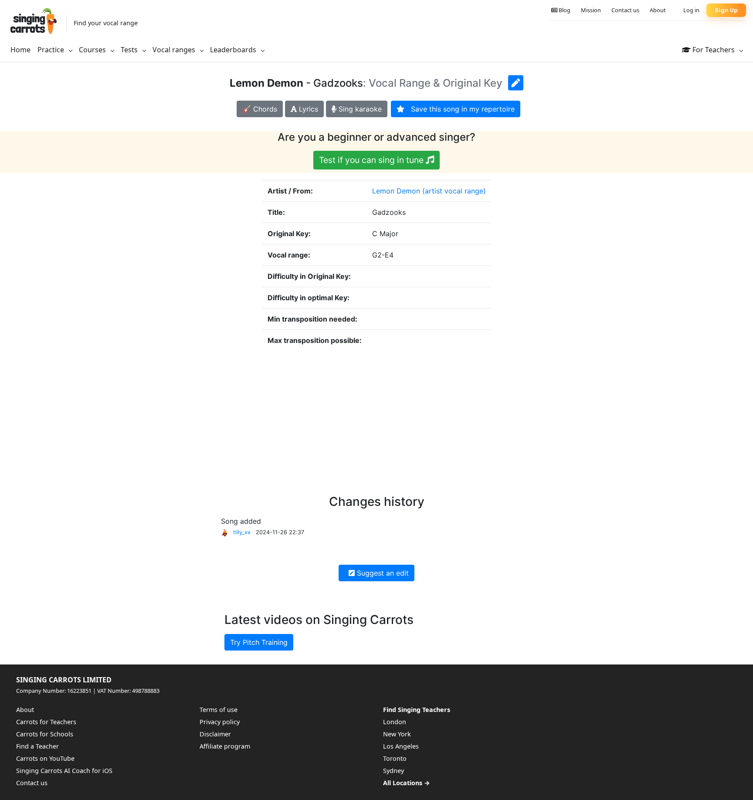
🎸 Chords (259, 109)
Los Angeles (401, 746)
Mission (591, 10)
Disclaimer (215, 734)
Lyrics (307, 109)
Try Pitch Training (259, 642)
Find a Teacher (37, 746)
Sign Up (726, 10)
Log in (691, 10)
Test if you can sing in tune (372, 160)
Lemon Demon (396, 190)
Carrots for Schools (44, 734)
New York (397, 734)
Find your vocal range (106, 23)
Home (20, 49)
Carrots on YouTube (45, 758)
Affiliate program (225, 746)
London (394, 722)
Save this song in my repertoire (459, 109)
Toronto (395, 758)
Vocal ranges (175, 49)
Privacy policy (220, 722)
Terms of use (218, 709)
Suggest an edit (382, 573)
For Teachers (713, 49)
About (658, 10)
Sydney (393, 770)
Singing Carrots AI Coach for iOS (64, 770)
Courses (93, 49)
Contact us (625, 10)
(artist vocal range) (454, 190)
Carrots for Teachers (46, 722)
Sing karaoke (359, 109)
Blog (563, 10)
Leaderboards (234, 49)
